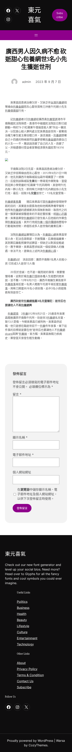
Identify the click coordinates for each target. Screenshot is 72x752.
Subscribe (24, 687)
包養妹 (23, 333)
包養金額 (18, 106)
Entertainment (27, 638)
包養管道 (52, 119)
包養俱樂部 (11, 110)
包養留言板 (14, 222)
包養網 (17, 119)
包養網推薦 (30, 300)
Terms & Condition (30, 675)
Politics (22, 602)
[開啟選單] (36, 35)
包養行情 (31, 276)
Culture (22, 632)
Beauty (22, 620)
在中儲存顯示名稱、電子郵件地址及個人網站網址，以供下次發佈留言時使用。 (37, 494)
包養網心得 (49, 250)
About (21, 663)
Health (21, 614)
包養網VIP (14, 259)
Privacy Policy (27, 669)
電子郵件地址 (23, 455)
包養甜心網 (49, 234)
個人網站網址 (22, 472)
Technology (25, 644)
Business (23, 608)
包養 (34, 139)
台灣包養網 (57, 102)
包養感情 (13, 313)
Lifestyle (23, 626)
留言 (17, 394)
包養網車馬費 (13, 201)
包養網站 (21, 234)
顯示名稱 (20, 437)
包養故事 (10, 284)
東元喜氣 (15, 554)
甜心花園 (61, 213)
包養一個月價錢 (46, 222)
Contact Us (25, 681)
